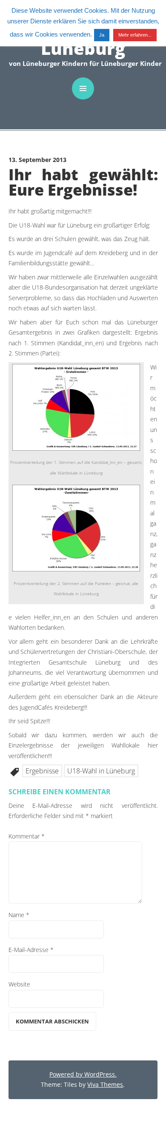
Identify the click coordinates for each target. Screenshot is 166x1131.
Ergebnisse (42, 771)
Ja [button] (101, 34)
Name (19, 915)
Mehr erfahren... (135, 34)
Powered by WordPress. (83, 1074)
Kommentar (27, 836)
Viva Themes (105, 1084)
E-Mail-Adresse (31, 950)
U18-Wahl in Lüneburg (101, 771)
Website (19, 984)
